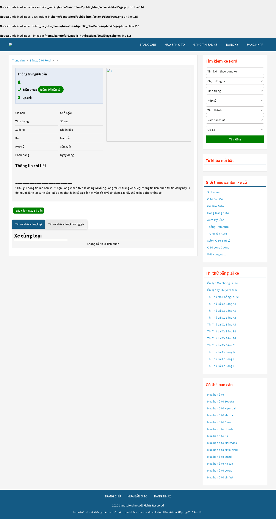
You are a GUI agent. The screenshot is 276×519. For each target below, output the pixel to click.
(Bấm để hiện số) (50, 89)
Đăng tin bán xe (205, 44)
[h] (149, 105)
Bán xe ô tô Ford (40, 60)
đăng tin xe (162, 496)
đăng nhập (255, 44)
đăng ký (232, 44)
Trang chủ (18, 60)
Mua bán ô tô (215, 394)
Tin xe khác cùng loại (28, 224)
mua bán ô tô (175, 44)
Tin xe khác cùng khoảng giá (66, 224)
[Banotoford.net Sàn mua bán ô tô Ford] (10, 44)
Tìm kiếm (235, 139)
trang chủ (148, 44)
